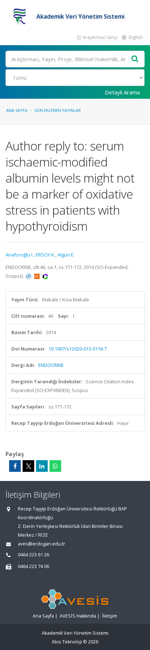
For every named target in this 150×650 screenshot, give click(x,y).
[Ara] (135, 59)
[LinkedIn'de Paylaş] (42, 466)
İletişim (109, 616)
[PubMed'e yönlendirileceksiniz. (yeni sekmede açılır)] (29, 276)
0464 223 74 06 (33, 566)
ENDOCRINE (51, 365)
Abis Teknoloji (67, 642)
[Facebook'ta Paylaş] (15, 466)
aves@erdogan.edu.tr (41, 544)
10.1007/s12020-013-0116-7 (77, 348)
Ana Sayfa (16, 110)
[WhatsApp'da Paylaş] (55, 466)
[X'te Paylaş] (28, 466)
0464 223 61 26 (33, 555)
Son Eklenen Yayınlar (57, 110)
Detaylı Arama (122, 92)
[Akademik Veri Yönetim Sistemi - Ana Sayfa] (20, 16)
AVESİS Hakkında (78, 616)
